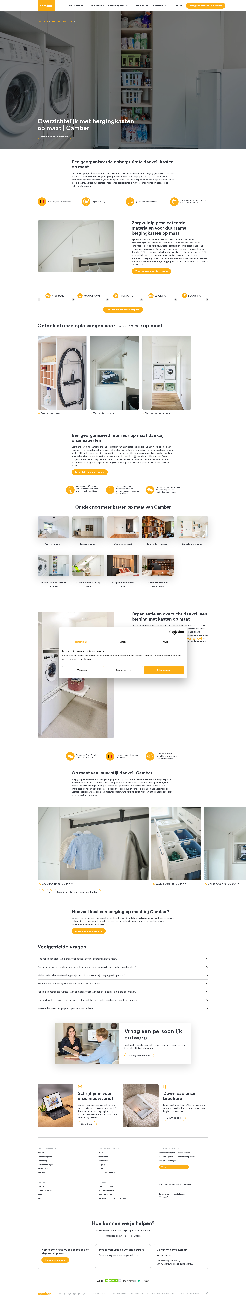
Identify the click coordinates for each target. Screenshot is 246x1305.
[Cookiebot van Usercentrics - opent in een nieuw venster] (171, 632)
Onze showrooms (45, 1190)
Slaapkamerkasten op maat (123, 584)
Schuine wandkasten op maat (88, 584)
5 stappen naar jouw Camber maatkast (174, 1153)
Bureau (101, 1168)
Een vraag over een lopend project (112, 1198)
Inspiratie (158, 6)
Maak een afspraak (193, 638)
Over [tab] (165, 642)
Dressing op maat (53, 544)
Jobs (39, 1198)
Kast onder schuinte (106, 1172)
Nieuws (40, 1194)
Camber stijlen (43, 1161)
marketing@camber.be (127, 1255)
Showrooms (97, 6)
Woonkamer (103, 1161)
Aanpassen (121, 670)
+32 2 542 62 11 (164, 1255)
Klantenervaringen (45, 1165)
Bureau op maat (88, 544)
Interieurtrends (44, 1172)
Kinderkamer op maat (192, 544)
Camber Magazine (45, 1157)
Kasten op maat (117, 6)
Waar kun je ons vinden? (107, 1194)
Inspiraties (42, 1153)
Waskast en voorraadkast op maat (53, 584)
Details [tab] (123, 642)
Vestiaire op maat (123, 544)
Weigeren (82, 670)
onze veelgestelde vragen (128, 1235)
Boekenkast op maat (157, 544)
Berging (101, 1165)
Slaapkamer (103, 1157)
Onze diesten (141, 6)
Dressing (102, 1153)
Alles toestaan (164, 670)
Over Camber (75, 6)
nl (177, 5)
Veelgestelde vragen (167, 1161)
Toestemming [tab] (80, 642)
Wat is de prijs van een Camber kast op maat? (177, 1157)
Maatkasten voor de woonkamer (158, 584)
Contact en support (106, 1186)
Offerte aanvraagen (106, 1190)
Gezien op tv (43, 1168)
